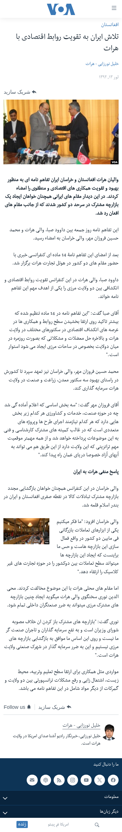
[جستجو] (97, 825)
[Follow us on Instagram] (72, 780)
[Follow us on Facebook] (113, 780)
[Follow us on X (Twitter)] (99, 780)
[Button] (20, 92)
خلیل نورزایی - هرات (102, 64)
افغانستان (110, 25)
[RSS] (59, 780)
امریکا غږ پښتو (58, 825)
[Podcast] (45, 780)
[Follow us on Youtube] (86, 780)
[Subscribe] (32, 780)
